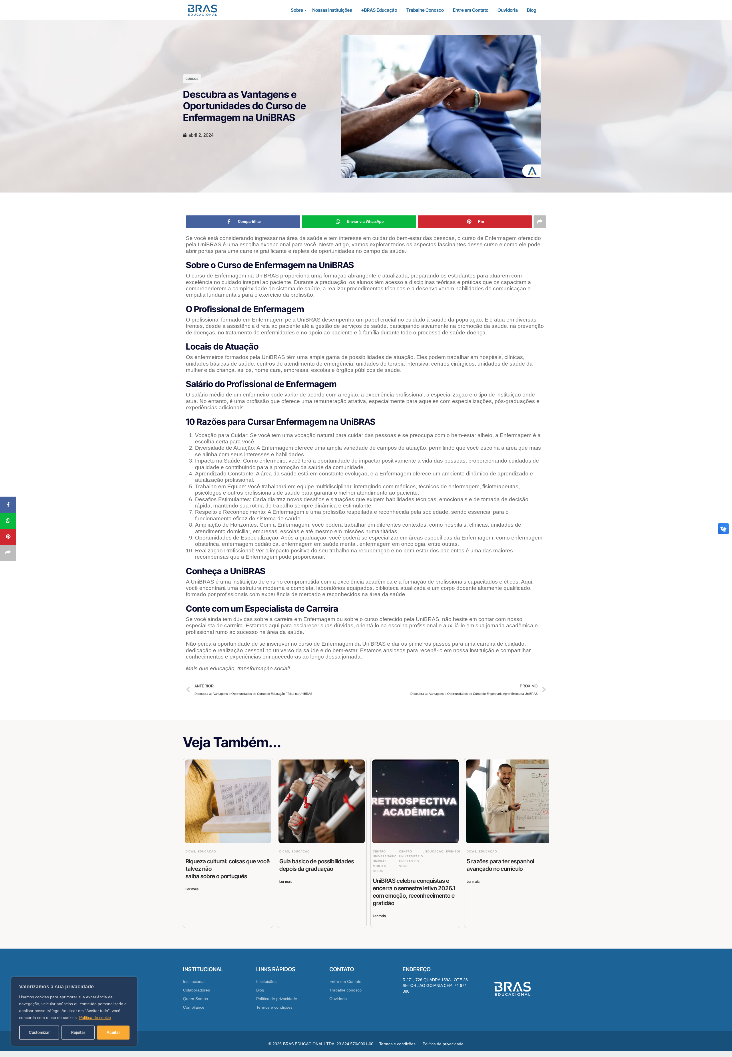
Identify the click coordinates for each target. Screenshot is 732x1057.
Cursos (192, 78)
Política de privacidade (276, 998)
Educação (207, 851)
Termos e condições (274, 1007)
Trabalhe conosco (345, 990)
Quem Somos (195, 998)
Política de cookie (95, 1017)
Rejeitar (78, 1032)
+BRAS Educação (379, 10)
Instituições (266, 981)
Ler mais (192, 889)
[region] (74, 1011)
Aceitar (113, 1032)
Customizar (39, 1032)
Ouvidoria (508, 10)
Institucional (193, 981)
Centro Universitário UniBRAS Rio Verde (411, 859)
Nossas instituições (332, 10)
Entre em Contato (470, 10)
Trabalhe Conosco (425, 10)
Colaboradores (196, 990)
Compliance (193, 1007)
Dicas (190, 851)
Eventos (453, 851)
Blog (531, 10)
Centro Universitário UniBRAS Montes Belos (385, 861)
